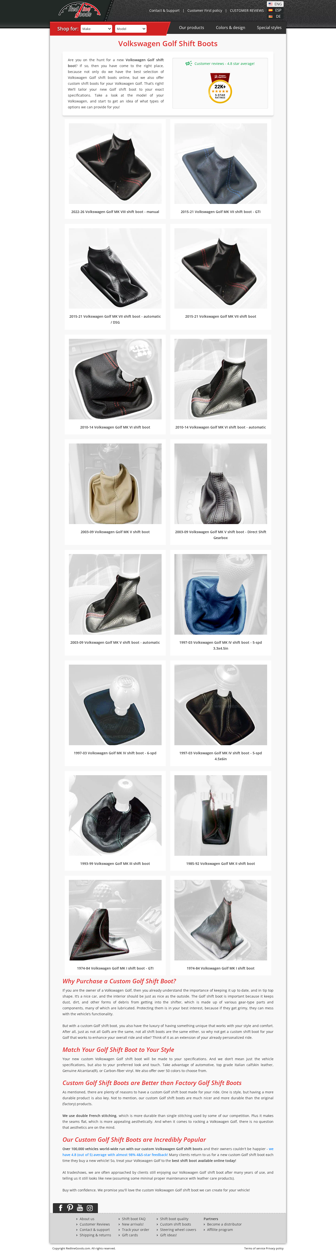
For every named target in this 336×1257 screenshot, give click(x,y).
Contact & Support (164, 10)
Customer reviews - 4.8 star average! (225, 63)
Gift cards (130, 1235)
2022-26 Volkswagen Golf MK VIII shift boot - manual (115, 211)
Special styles (269, 27)
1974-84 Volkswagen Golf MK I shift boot (221, 968)
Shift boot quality (174, 1219)
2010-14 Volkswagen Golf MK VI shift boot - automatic (220, 427)
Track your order (135, 1229)
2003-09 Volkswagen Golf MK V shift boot (115, 531)
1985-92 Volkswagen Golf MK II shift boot (220, 863)
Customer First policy (204, 10)
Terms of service (254, 1248)
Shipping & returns (95, 1235)
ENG (278, 3)
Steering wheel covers (178, 1229)
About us (87, 1219)
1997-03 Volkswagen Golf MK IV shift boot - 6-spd (115, 753)
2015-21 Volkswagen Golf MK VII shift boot (220, 316)
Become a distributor (224, 1224)
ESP (278, 10)
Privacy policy (275, 1248)
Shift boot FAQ (134, 1219)
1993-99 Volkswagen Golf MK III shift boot (115, 863)
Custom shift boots (175, 1224)
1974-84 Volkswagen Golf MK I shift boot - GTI (115, 968)
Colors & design (230, 27)
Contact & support (95, 1229)
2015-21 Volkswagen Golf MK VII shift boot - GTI (220, 211)
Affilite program (220, 1229)
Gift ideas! (168, 1235)
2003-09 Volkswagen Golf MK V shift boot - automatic (115, 642)
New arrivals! (133, 1224)
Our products (191, 27)
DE (278, 16)
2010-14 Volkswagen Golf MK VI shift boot (115, 427)
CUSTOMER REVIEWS (247, 10)
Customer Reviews (95, 1224)
